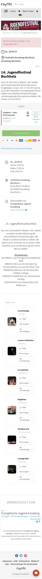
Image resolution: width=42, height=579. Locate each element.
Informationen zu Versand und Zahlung (16, 148)
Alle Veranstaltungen (24, 330)
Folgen (24, 319)
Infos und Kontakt (17, 210)
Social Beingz (23, 311)
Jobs (7, 564)
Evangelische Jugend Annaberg (20, 513)
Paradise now (23, 429)
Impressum (7, 561)
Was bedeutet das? (36, 119)
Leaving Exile (23, 458)
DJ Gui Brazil (23, 370)
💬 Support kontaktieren (21, 574)
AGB (15, 561)
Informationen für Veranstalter (23, 564)
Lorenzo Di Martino (26, 340)
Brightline (22, 399)
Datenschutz (24, 561)
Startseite (6, 32)
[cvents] (6, 4)
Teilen (39, 66)
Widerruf (35, 561)
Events (14, 32)
